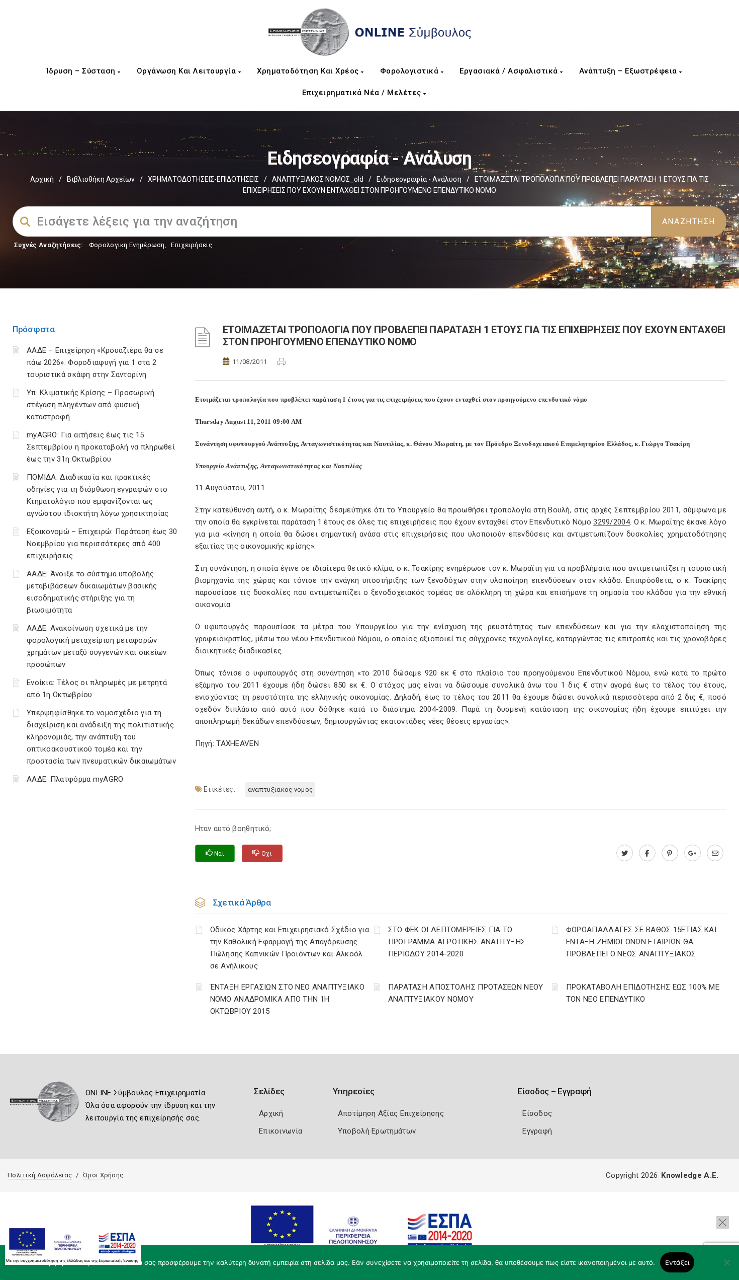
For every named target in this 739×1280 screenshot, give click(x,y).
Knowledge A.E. (689, 1175)
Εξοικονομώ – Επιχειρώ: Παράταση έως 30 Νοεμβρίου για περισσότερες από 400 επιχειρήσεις (102, 543)
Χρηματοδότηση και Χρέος (309, 71)
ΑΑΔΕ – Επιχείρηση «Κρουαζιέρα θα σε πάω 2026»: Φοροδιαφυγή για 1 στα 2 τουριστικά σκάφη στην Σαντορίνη (95, 362)
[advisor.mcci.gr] (715, 853)
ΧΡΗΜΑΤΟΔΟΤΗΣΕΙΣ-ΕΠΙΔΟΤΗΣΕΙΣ (203, 179)
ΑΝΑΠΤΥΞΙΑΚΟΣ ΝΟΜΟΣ (280, 789)
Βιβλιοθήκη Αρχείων (101, 179)
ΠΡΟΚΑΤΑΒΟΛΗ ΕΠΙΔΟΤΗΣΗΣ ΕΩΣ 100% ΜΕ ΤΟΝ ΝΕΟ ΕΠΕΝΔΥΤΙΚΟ (642, 993)
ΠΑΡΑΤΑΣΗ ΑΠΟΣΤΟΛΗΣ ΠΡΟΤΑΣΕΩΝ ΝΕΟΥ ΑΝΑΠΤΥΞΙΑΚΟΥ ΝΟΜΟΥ (465, 993)
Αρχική (42, 179)
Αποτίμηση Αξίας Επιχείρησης (391, 1113)
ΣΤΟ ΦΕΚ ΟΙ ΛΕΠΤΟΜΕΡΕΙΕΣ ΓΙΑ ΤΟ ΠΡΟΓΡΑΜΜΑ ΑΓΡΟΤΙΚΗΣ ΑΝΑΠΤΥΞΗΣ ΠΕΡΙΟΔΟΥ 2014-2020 (457, 941)
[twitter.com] (624, 853)
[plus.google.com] (692, 853)
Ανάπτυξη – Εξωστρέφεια (629, 71)
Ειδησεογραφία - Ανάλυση (419, 179)
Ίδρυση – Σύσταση (82, 71)
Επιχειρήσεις (191, 245)
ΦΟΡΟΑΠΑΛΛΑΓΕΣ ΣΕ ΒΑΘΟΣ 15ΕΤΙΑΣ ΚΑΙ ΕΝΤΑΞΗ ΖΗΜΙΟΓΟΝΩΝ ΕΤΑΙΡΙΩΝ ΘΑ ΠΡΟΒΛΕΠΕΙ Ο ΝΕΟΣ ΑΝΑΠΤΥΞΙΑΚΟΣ (641, 941)
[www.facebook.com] (647, 853)
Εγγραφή (537, 1131)
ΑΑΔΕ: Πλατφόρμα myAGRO (75, 779)
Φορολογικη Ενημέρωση (127, 245)
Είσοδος (537, 1113)
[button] (722, 1222)
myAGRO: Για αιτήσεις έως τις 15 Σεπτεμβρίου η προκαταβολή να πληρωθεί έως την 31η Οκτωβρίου (101, 447)
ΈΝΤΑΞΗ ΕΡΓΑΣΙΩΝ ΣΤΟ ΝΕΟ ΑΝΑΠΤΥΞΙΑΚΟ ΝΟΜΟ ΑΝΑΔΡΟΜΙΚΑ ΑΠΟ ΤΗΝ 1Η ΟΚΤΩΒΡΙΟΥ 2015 (287, 999)
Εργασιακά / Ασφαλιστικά (509, 71)
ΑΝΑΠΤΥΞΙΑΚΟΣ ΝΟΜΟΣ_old (317, 179)
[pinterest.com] (670, 853)
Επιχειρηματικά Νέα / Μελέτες (363, 92)
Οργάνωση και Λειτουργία (187, 71)
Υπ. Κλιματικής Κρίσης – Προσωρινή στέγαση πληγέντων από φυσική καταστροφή (90, 404)
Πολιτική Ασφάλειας (40, 1175)
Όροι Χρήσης (103, 1175)
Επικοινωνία (280, 1131)
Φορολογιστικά (410, 71)
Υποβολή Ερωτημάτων (377, 1131)
